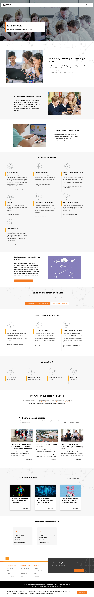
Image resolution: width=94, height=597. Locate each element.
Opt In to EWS (38, 345)
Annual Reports (38, 570)
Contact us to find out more (22, 281)
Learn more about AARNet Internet (15, 189)
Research (23, 570)
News (35, 573)
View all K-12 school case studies (71, 422)
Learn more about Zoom (40, 216)
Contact (36, 576)
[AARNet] (7, 4)
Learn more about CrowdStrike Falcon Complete (71, 346)
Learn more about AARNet (58, 303)
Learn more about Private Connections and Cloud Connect (72, 187)
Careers (36, 568)
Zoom (8, 573)
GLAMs (22, 576)
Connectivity (10, 568)
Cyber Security (10, 576)
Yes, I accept (82, 592)
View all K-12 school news (73, 478)
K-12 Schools (24, 573)
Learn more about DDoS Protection (15, 344)
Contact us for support (12, 244)
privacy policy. (50, 593)
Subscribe (77, 571)
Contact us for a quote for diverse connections (42, 185)
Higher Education (25, 568)
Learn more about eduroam (13, 214)
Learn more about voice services (70, 214)
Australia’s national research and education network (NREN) (55, 401)
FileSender (9, 570)
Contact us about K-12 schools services (36, 303)
